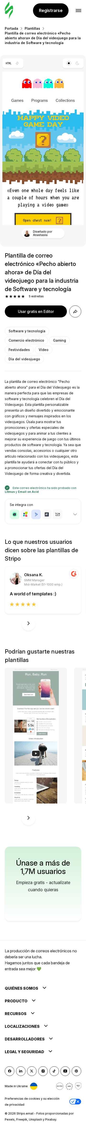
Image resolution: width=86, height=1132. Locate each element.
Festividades (19, 350)
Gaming (59, 340)
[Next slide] (28, 623)
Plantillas (32, 28)
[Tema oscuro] (77, 63)
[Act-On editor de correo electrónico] (25, 514)
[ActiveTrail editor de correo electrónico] (47, 514)
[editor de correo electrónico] (9, 11)
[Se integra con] (75, 514)
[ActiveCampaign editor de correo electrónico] (36, 514)
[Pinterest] (76, 1071)
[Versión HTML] (8, 63)
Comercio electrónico (26, 340)
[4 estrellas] (19, 296)
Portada (11, 28)
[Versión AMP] (17, 63)
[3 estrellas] (15, 296)
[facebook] (9, 1071)
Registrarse (51, 10)
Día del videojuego (24, 359)
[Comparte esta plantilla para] (75, 311)
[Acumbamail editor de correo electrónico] (57, 514)
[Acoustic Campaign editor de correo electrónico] (14, 514)
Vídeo (43, 350)
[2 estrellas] (11, 296)
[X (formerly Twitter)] (32, 1071)
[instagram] (43, 1071)
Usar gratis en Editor (36, 311)
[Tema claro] (68, 63)
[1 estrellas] (7, 296)
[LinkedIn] (21, 1071)
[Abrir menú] (78, 11)
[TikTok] (54, 1071)
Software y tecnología (27, 331)
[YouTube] (65, 1071)
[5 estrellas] (23, 296)
